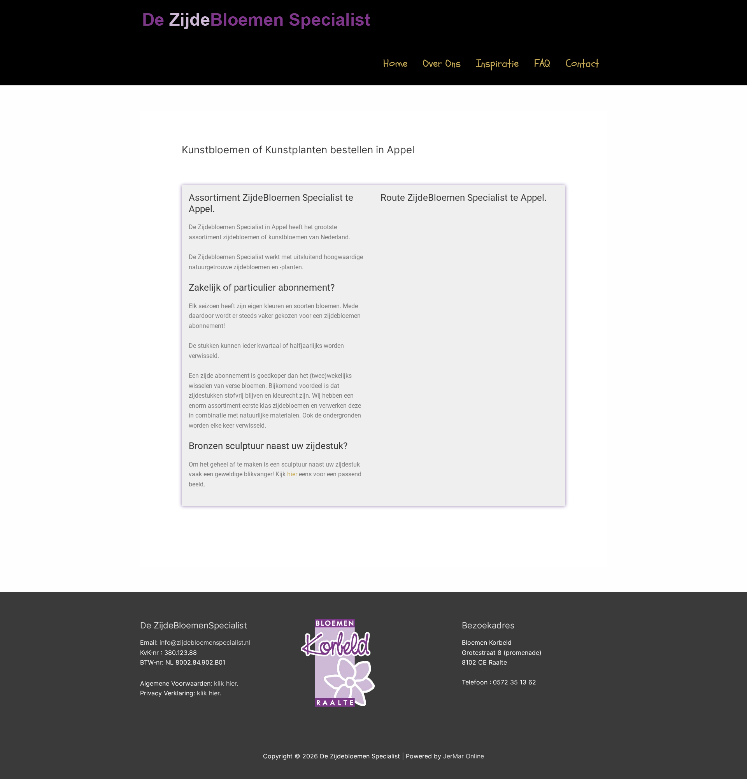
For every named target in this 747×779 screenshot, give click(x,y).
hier (292, 474)
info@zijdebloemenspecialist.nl (205, 642)
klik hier (225, 683)
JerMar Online (463, 756)
